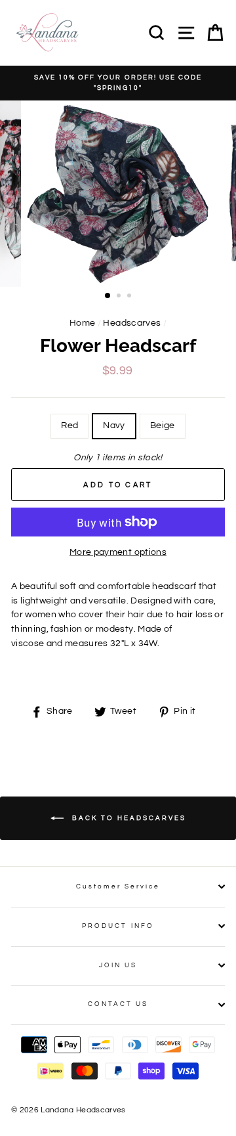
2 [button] (120, 297)
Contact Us (118, 1004)
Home (82, 323)
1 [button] (108, 296)
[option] (118, 83)
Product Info (118, 926)
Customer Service (118, 886)
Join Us (118, 965)
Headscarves (132, 323)
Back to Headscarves (127, 817)
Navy (114, 425)
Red (69, 425)
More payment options (118, 552)
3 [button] (130, 297)
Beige (162, 425)
